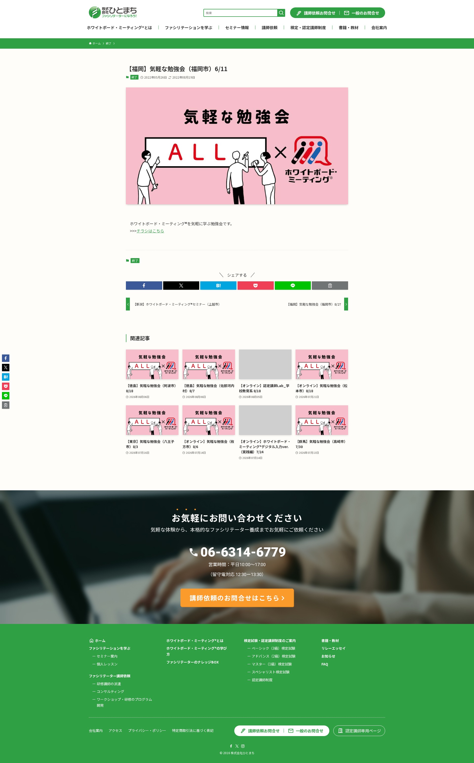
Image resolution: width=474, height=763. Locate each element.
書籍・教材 (330, 640)
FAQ (324, 663)
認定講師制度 (262, 679)
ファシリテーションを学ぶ (109, 648)
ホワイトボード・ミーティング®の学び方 (196, 651)
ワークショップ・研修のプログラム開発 (124, 702)
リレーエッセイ (333, 648)
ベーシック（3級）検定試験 (273, 648)
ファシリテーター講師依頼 (109, 675)
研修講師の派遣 (109, 683)
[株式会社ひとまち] (113, 13)
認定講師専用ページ (363, 731)
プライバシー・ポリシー (147, 730)
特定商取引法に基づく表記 (193, 730)
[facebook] (231, 746)
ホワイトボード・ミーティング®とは (194, 640)
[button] (144, 285)
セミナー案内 (107, 656)
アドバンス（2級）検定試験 (274, 656)
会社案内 (96, 730)
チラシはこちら (150, 231)
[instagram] (243, 746)
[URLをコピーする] (330, 285)
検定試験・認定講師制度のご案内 (270, 640)
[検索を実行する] (281, 13)
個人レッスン (107, 663)
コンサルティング (110, 691)
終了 (134, 77)
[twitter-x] (237, 746)
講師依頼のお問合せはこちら (235, 597)
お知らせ (328, 656)
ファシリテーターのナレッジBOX (192, 662)
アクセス (115, 730)
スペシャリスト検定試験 (271, 671)
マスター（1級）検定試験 (272, 663)
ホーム (100, 640)
